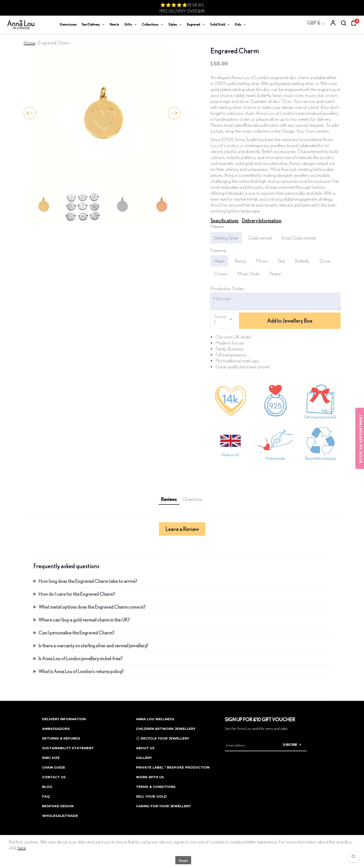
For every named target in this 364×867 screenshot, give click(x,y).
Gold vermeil (260, 238)
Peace (275, 273)
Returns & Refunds (61, 738)
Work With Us (150, 777)
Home (29, 42)
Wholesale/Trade (60, 816)
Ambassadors (56, 729)
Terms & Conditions (156, 787)
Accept (183, 860)
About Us (145, 748)
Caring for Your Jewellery (163, 806)
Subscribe (290, 744)
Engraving (218, 250)
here (22, 847)
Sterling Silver (226, 238)
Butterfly (302, 261)
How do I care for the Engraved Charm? (77, 594)
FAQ (46, 796)
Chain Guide (53, 767)
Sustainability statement (68, 748)
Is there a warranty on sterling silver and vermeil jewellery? (93, 645)
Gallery (144, 758)
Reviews (169, 499)
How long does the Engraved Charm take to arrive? (88, 581)
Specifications (224, 220)
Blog (47, 787)
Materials (217, 226)
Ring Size (51, 758)
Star (281, 261)
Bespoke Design (58, 806)
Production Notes (227, 288)
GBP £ (313, 23)
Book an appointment (361, 438)
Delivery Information (261, 220)
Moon (262, 261)
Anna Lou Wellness (155, 719)
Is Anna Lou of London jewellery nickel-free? (81, 658)
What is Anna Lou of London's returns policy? (81, 671)
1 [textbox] (214, 322)
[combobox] (222, 320)
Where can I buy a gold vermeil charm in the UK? (84, 619)
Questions (192, 499)
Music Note (248, 273)
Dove (324, 261)
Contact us (54, 777)
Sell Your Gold (151, 796)
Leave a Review (182, 529)
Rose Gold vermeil (299, 238)
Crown (220, 273)
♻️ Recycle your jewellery (162, 738)
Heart (219, 261)
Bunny (240, 261)
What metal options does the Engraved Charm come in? (92, 607)
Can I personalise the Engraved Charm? (76, 632)
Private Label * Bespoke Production (172, 767)
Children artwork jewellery (165, 729)
